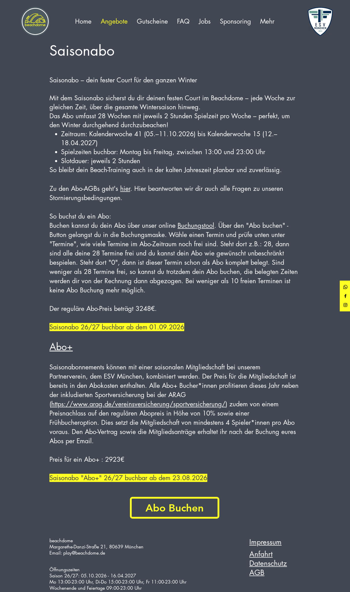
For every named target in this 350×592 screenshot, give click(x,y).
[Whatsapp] (345, 287)
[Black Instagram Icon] (345, 305)
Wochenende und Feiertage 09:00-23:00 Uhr (95, 588)
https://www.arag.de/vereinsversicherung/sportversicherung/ (138, 404)
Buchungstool (196, 225)
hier (125, 188)
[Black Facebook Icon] (345, 296)
